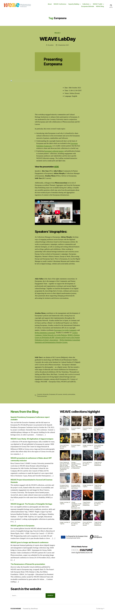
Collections (85, 4)
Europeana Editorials (87, 6)
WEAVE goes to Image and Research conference (29, 542)
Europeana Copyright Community (65, 330)
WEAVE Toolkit (97, 4)
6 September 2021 (63, 45)
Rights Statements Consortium (45, 333)
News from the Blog (24, 412)
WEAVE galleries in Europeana (22, 526)
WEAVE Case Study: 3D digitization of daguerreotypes (32, 439)
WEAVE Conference (60, 4)
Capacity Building (73, 4)
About (50, 4)
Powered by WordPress (30, 608)
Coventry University (42, 394)
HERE (56, 167)
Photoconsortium (42, 396)
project (58, 33)
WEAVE (18, 608)
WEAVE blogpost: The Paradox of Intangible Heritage (31, 504)
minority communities (69, 394)
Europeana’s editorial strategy (54, 151)
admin (52, 45)
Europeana (52, 394)
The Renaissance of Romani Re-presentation (28, 564)
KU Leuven (59, 394)
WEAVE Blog (100, 6)
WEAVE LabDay (57, 39)
